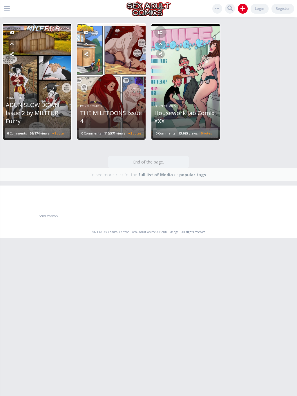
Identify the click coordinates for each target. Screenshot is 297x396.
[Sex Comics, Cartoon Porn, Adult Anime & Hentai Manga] (148, 8)
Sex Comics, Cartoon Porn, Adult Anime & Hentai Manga (140, 232)
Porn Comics (16, 98)
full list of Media (155, 174)
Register (283, 8)
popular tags (192, 174)
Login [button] (259, 8)
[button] (8, 8)
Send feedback (48, 216)
